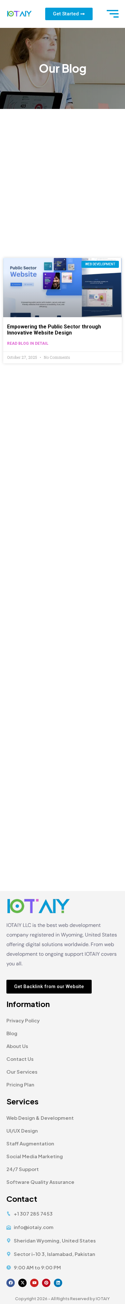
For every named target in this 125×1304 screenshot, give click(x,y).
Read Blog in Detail (27, 343)
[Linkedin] (58, 1283)
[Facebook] (10, 1283)
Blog (11, 1033)
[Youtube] (34, 1283)
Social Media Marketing (34, 1156)
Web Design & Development (40, 1118)
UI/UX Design (22, 1130)
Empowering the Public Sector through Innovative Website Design (54, 330)
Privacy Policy (23, 1020)
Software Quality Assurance (40, 1182)
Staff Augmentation (30, 1143)
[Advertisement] (62, 174)
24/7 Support (22, 1169)
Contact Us (20, 1059)
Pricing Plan (20, 1084)
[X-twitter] (22, 1283)
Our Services (22, 1072)
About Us (17, 1046)
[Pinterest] (46, 1283)
